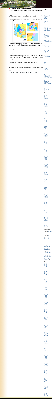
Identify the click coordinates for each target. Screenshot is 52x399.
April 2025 (45, 104)
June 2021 (45, 309)
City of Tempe (45, 33)
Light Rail (45, 63)
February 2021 (46, 144)
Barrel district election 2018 (47, 15)
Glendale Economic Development (31, 10)
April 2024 (45, 114)
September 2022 (46, 127)
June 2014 (45, 212)
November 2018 (46, 167)
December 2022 (46, 293)
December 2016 (46, 354)
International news (46, 60)
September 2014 (46, 209)
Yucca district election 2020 (47, 89)
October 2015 (45, 198)
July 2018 (45, 339)
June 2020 (45, 151)
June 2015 (45, 370)
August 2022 (45, 128)
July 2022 (45, 129)
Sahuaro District (46, 78)
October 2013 (45, 219)
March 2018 (45, 173)
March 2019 (45, 163)
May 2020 (45, 152)
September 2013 (46, 220)
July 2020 (45, 150)
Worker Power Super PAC (47, 87)
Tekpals (35, 397)
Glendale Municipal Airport (47, 30)
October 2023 (45, 286)
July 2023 (45, 118)
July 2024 (45, 111)
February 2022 (46, 133)
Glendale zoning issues (47, 31)
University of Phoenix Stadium (47, 83)
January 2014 (45, 385)
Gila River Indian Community (47, 40)
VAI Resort (45, 84)
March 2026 (45, 97)
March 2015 (45, 204)
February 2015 (46, 205)
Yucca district (45, 88)
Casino (45, 22)
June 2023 (45, 119)
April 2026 (45, 96)
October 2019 (45, 157)
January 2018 (45, 175)
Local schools (45, 64)
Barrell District (46, 16)
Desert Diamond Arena (46, 35)
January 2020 (45, 324)
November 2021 (46, 136)
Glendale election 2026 (46, 51)
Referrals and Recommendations (48, 77)
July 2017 (45, 180)
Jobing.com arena (46, 61)
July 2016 (45, 190)
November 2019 (46, 156)
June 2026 (45, 263)
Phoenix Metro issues (46, 74)
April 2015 (45, 203)
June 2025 (45, 102)
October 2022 (45, 126)
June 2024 (45, 112)
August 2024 (45, 110)
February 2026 (46, 98)
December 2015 (46, 196)
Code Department (46, 34)
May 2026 (45, 95)
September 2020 (46, 148)
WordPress (30, 397)
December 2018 (46, 166)
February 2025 (46, 106)
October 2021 (45, 137)
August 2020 (45, 149)
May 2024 (45, 113)
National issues (46, 70)
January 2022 (45, 134)
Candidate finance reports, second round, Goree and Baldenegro (47, 247)
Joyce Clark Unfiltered (8, 2)
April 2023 (45, 121)
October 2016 (45, 187)
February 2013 (46, 226)
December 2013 (46, 217)
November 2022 (46, 125)
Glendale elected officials (38, 10)
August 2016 (45, 189)
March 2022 (45, 301)
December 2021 (46, 135)
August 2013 (45, 221)
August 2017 (45, 179)
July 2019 (45, 160)
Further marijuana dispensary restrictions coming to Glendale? (21, 8)
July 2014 (45, 211)
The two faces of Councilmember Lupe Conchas (47, 234)
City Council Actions (15, 10)
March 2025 (45, 105)
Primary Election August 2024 (47, 75)
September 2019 (46, 158)
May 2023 (45, 120)
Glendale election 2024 (46, 50)
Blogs (45, 17)
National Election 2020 (46, 69)
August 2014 (45, 210)
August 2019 (45, 159)
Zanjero (45, 90)
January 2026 (45, 99)
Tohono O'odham (46, 82)
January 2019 (45, 165)
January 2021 (45, 145)
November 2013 (46, 218)
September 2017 (46, 347)
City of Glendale (25, 10)
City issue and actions (46, 27)
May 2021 (45, 141)
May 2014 (45, 213)
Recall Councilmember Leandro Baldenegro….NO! (47, 236)
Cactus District (46, 18)
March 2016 (45, 362)
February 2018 (46, 174)
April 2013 (45, 224)
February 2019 (46, 164)
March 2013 (45, 225)
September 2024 (46, 278)
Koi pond (45, 62)
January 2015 (45, 206)
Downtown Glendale (46, 36)
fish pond (45, 37)
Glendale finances (46, 29)
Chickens (45, 23)
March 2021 (45, 143)
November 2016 (46, 186)
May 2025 (45, 103)
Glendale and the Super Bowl (47, 28)
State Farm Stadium (46, 81)
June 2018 (45, 171)
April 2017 (45, 182)
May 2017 (45, 181)
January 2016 (45, 195)
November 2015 (46, 197)
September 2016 (46, 188)
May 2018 (45, 172)
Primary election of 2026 (47, 76)
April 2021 (45, 142)
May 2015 (45, 202)
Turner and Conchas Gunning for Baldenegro (47, 238)
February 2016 (46, 194)
